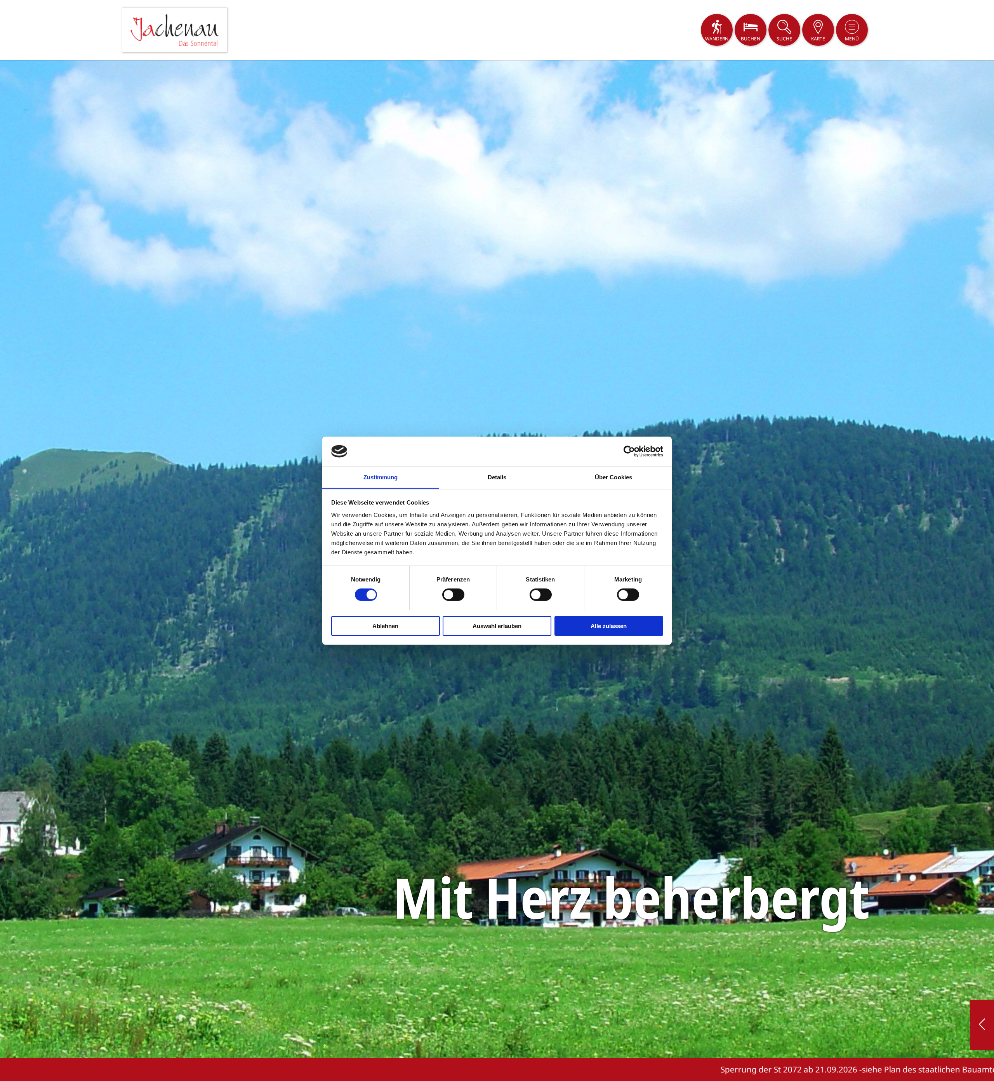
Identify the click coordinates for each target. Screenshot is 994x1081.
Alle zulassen (609, 625)
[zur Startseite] (174, 30)
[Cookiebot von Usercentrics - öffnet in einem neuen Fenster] (629, 451)
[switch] (453, 594)
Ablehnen (385, 625)
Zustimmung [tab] (380, 476)
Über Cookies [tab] (613, 476)
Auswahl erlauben (497, 625)
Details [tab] (497, 476)
